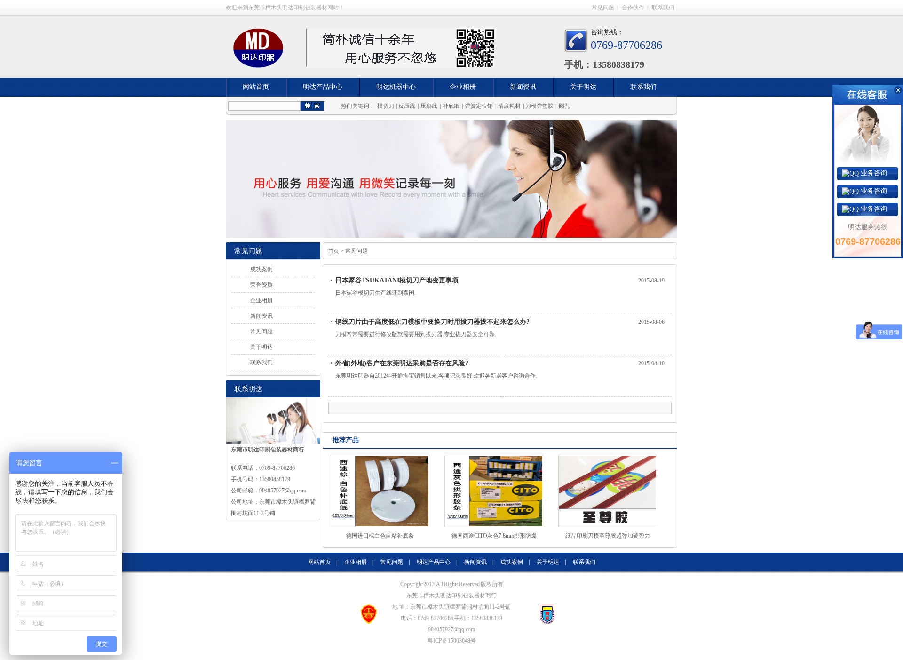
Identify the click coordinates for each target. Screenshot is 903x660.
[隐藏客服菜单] (867, 123)
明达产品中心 (322, 86)
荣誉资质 (261, 285)
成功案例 (261, 269)
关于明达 (583, 86)
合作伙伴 (633, 7)
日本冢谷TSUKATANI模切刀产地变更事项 (397, 280)
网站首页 (256, 86)
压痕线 (428, 106)
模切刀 (385, 106)
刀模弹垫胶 (539, 106)
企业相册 (463, 86)
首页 (333, 251)
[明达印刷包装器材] (261, 52)
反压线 (406, 106)
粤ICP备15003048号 (452, 640)
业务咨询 (873, 173)
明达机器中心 (396, 86)
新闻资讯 (523, 86)
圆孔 (564, 106)
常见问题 (603, 7)
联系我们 (663, 7)
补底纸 (451, 106)
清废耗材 (509, 106)
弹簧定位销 (479, 106)
